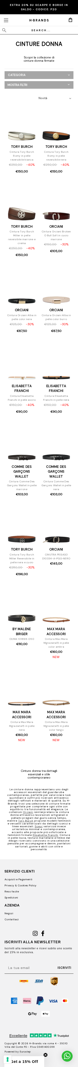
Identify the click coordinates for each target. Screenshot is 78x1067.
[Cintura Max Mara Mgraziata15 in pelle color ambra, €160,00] (56, 605)
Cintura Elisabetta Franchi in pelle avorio (22, 398)
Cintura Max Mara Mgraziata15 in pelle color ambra (56, 643)
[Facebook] (43, 935)
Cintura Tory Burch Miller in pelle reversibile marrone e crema (22, 237)
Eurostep (25, 1051)
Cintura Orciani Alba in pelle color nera (21, 317)
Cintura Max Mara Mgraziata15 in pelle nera (22, 726)
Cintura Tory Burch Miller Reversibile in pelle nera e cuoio (21, 558)
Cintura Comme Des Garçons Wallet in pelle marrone (22, 485)
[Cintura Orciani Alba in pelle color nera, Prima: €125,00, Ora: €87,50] (22, 286)
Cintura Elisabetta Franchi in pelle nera (56, 398)
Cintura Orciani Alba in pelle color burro (56, 317)
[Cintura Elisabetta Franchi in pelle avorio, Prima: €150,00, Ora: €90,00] (22, 362)
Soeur (39, 826)
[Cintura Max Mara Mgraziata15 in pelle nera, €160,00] (22, 688)
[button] (39, 85)
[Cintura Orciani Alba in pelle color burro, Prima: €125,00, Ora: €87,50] (56, 286)
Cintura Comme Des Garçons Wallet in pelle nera (56, 485)
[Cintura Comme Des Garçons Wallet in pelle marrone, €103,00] (22, 442)
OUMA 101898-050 (21, 639)
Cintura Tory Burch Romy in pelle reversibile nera (56, 155)
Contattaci (12, 919)
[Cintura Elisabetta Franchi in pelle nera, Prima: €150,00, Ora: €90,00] (56, 362)
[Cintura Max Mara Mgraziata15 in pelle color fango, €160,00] (56, 688)
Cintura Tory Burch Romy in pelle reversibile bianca (22, 155)
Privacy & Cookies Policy (21, 885)
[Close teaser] (45, 1055)
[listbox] (56, 98)
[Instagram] (35, 935)
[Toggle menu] (6, 20)
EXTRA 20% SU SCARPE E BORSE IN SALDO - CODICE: (39, 7)
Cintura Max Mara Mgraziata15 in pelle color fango (56, 726)
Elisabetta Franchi (45, 835)
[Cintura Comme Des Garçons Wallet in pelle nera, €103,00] (56, 442)
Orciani (28, 812)
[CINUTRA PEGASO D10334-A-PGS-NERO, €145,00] (56, 525)
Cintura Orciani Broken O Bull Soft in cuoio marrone (56, 235)
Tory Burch (25, 820)
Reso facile (12, 891)
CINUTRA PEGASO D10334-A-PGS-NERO (56, 556)
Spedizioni (11, 897)
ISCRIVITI (64, 968)
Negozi (9, 913)
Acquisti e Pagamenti (18, 879)
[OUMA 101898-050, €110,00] (22, 605)
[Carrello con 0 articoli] (70, 20)
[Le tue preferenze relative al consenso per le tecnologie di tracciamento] (7, 1059)
